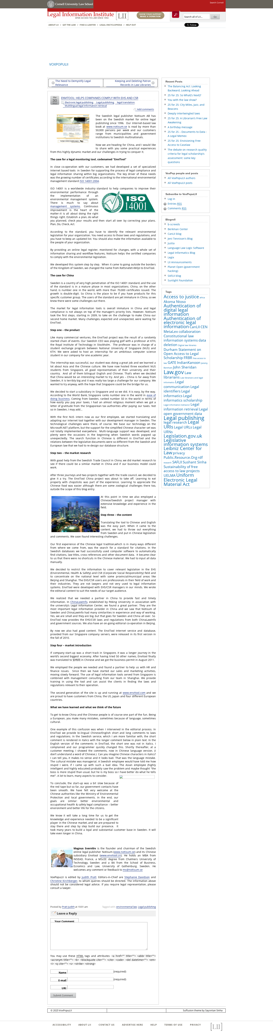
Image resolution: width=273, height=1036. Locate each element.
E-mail (62, 980)
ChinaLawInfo (78, 602)
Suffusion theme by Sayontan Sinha (202, 1010)
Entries (175, 203)
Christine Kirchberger (63, 881)
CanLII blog (174, 234)
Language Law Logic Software (186, 248)
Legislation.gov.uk (183, 436)
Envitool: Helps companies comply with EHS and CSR (99, 98)
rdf (200, 457)
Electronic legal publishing (79, 102)
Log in (171, 199)
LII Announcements (180, 262)
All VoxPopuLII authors (181, 178)
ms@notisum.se (133, 869)
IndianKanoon (188, 362)
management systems (65, 206)
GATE (172, 362)
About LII (53, 24)
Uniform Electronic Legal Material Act (180, 479)
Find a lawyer (88, 24)
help (153, 1024)
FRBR (188, 357)
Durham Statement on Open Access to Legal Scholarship (182, 353)
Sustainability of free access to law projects (182, 468)
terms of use (173, 1024)
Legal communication (177, 384)
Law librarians (177, 375)
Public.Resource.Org (180, 457)
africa (202, 297)
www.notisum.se (116, 126)
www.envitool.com (134, 692)
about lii (84, 1024)
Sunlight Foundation (180, 280)
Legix (171, 257)
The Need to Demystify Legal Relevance (73, 83)
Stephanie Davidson (137, 877)
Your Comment (64, 921)
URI (64, 987)
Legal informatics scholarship (183, 398)
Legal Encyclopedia (111, 24)
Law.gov (174, 372)
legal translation (126, 102)
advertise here (132, 1024)
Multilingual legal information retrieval (86, 105)
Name (62, 972)
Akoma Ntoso (175, 301)
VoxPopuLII (58, 64)
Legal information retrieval (181, 406)
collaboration (190, 331)
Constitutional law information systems (181, 338)
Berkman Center (178, 229)
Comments (177, 208)
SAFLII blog (174, 275)
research (168, 462)
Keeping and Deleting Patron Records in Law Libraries (133, 83)
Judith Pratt (89, 877)
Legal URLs (183, 427)
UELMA (170, 475)
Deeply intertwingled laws (184, 113)
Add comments (145, 109)
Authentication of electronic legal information (182, 322)
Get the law (69, 24)
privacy (179, 453)
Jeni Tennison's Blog (180, 238)
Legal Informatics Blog (181, 252)
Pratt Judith (68, 906)
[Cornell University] (51, 7)
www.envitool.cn (110, 855)
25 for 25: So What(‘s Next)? (184, 95)
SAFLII (177, 462)
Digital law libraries (187, 345)
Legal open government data (186, 411)
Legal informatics (177, 393)
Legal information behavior (177, 405)
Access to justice (181, 296)
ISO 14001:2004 (89, 181)
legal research (175, 422)
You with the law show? (182, 100)
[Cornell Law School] (74, 7)
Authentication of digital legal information (182, 310)
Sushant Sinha (195, 462)
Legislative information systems (186, 442)
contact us (107, 1024)
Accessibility (62, 1024)
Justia (171, 243)
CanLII (195, 326)
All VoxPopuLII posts (180, 183)
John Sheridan (184, 367)
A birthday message (180, 127)
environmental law (126, 906)
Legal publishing (105, 102)
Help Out (131, 24)
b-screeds (174, 224)
